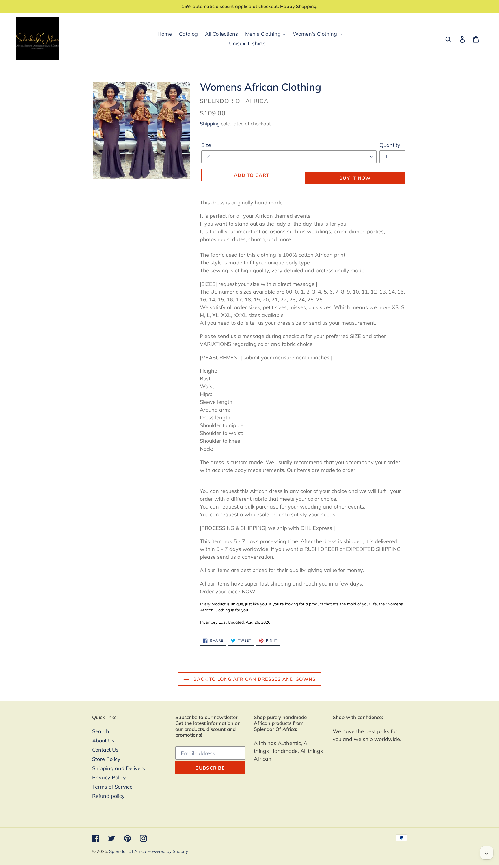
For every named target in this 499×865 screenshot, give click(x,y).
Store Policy (106, 759)
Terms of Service (112, 786)
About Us (103, 740)
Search (100, 731)
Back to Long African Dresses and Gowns (254, 679)
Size (206, 145)
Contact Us (105, 749)
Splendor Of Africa (127, 851)
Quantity (389, 145)
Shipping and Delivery (119, 768)
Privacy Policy (109, 777)
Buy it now (355, 178)
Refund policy (108, 796)
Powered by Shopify (168, 851)
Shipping (210, 124)
